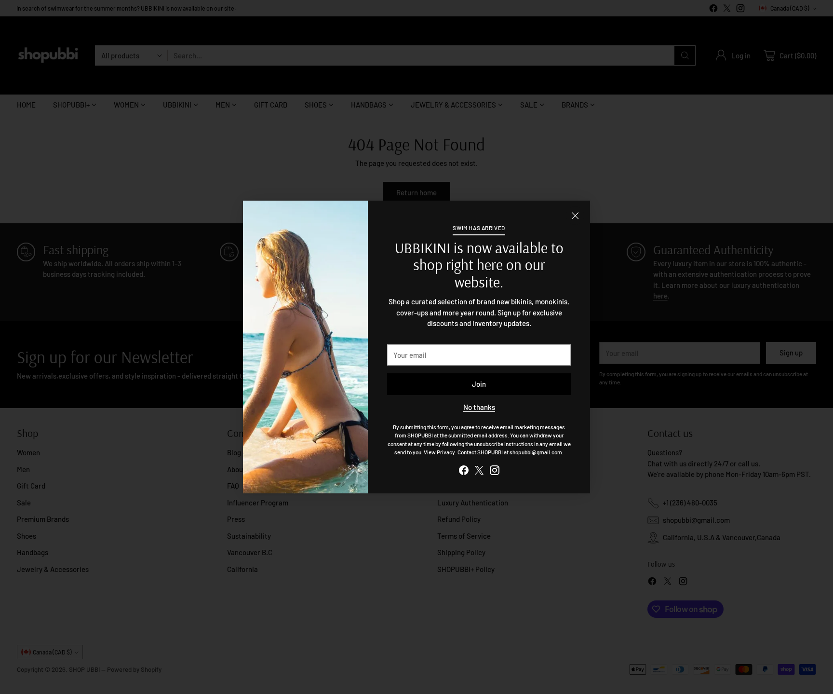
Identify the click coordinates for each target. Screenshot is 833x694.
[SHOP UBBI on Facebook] (464, 471)
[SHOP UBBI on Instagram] (494, 471)
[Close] (575, 215)
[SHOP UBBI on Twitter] (479, 471)
